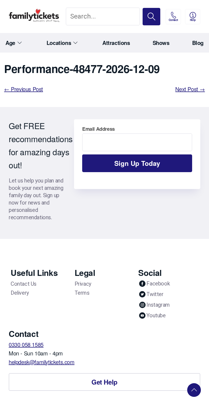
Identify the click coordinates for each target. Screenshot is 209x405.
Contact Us (23, 284)
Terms (82, 293)
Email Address (98, 129)
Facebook (158, 283)
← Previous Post (23, 89)
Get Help (104, 381)
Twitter (154, 294)
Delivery (20, 293)
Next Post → (190, 89)
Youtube (155, 315)
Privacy (83, 284)
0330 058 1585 (26, 344)
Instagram (158, 305)
